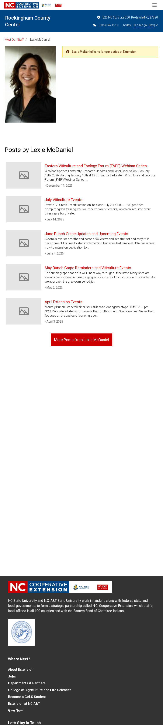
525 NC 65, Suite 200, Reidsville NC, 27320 (130, 17)
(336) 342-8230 (108, 25)
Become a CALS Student (27, 697)
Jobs (12, 676)
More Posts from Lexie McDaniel (81, 339)
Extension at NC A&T (24, 704)
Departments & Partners (27, 683)
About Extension (20, 670)
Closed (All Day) (144, 25)
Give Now (15, 710)
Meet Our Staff (14, 39)
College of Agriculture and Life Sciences (40, 690)
